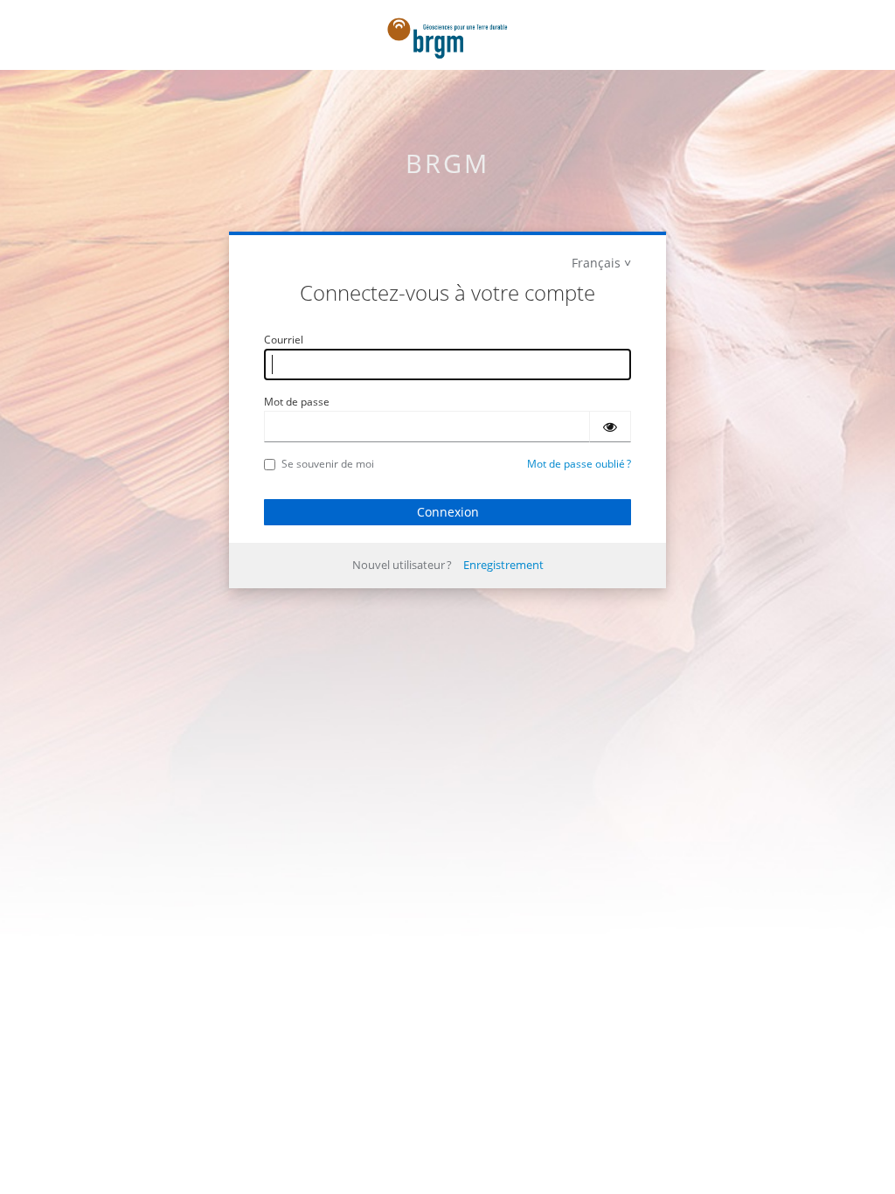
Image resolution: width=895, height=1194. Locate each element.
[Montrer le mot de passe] (610, 426)
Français (596, 262)
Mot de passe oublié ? (579, 463)
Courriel (283, 339)
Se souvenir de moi (327, 463)
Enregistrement (503, 565)
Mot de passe (297, 401)
